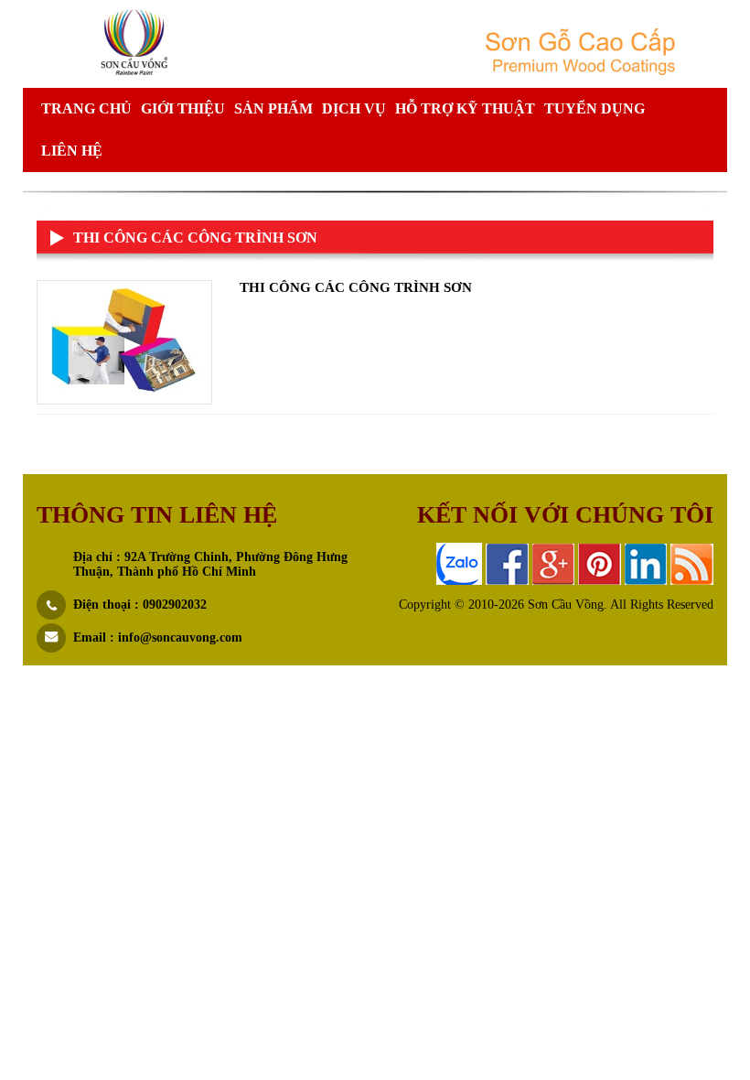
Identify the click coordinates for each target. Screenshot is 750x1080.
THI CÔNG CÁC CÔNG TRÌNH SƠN (356, 287)
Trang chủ (86, 108)
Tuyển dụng (594, 108)
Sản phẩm (273, 108)
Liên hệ (71, 150)
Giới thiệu (183, 108)
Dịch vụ (354, 108)
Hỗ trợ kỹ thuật (465, 108)
